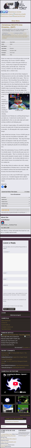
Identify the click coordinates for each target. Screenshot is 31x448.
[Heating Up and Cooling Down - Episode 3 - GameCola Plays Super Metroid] (23, 400)
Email (5, 279)
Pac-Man (16, 37)
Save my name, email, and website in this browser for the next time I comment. (15, 294)
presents (20, 37)
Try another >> (26, 347)
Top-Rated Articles (6, 329)
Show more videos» (25, 415)
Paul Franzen (4, 353)
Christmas (24, 34)
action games (13, 34)
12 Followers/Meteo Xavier (6, 434)
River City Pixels (4, 444)
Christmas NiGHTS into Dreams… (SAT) (11, 26)
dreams (19, 35)
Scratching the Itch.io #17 (18, 367)
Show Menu (16, 21)
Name (5, 273)
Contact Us (4, 322)
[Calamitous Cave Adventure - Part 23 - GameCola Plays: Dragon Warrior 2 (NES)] (8, 409)
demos (16, 35)
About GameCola (5, 320)
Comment (6, 252)
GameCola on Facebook (14, 418)
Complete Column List (7, 327)
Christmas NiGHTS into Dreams (8, 35)
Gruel (2, 361)
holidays (3, 37)
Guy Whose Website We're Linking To (9, 438)
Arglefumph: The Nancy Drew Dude (8, 435)
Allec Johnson (10, 33)
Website (5, 285)
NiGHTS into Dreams (10, 37)
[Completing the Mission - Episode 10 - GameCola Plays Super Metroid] (8, 400)
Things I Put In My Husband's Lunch (8, 441)
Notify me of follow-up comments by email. (14, 300)
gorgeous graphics (25, 35)
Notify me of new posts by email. (13, 306)
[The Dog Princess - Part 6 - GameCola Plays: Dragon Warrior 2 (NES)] (23, 409)
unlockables (4, 38)
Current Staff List (5, 324)
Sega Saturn (24, 37)
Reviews (24, 33)
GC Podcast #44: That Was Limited (19, 335)
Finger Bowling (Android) (22, 365)
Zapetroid (3, 446)
